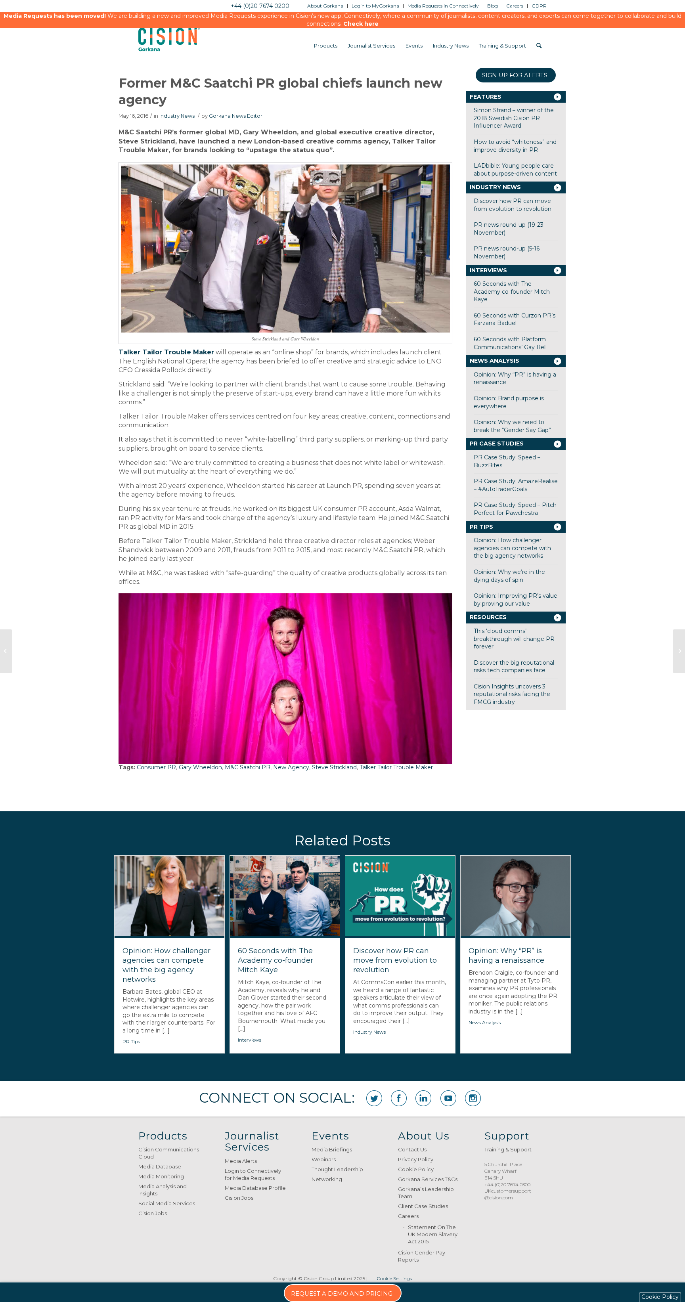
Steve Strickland (334, 767)
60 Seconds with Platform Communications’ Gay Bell (510, 343)
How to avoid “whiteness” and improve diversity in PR (515, 145)
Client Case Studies (423, 1206)
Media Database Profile (255, 1188)
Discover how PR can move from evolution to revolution (512, 204)
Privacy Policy (415, 1159)
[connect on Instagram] (473, 1098)
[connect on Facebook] (399, 1098)
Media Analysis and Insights (162, 1190)
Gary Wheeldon (200, 767)
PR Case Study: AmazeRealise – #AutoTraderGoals (516, 485)
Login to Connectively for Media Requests (253, 1174)
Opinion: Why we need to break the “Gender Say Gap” (512, 426)
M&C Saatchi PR (247, 767)
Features (485, 96)
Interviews (488, 270)
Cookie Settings (394, 1278)
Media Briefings (332, 1149)
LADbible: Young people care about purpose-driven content (515, 169)
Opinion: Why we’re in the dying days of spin (509, 575)
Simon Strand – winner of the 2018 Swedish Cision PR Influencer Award (514, 118)
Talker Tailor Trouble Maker (396, 767)
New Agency (291, 767)
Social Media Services (166, 1203)
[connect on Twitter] (374, 1098)
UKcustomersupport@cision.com (507, 1194)
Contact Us (412, 1149)
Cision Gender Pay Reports (421, 1256)
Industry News (177, 116)
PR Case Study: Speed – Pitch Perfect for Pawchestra (515, 508)
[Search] (539, 45)
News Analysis (494, 360)
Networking (327, 1179)
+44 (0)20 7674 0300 (507, 1184)
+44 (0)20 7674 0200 (260, 6)
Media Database (159, 1166)
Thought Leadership (337, 1169)
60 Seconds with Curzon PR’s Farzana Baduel (514, 319)
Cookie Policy (416, 1169)
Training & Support (508, 1149)
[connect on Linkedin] (423, 1098)
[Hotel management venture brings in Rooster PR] (6, 651)
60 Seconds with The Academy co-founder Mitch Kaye (512, 291)
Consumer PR (156, 767)
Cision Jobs (152, 1213)
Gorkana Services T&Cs (427, 1179)
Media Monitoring (161, 1176)
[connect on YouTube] (448, 1098)
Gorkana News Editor (235, 116)
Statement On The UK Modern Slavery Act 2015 (432, 1234)
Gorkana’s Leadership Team (426, 1192)
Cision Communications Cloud (168, 1153)
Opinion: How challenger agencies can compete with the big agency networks (512, 548)
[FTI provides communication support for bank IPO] (679, 651)
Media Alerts (241, 1161)
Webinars (324, 1159)
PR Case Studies (497, 443)
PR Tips (481, 526)
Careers (408, 1216)
